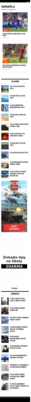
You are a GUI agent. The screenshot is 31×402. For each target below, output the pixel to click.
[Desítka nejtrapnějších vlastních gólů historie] (15, 53)
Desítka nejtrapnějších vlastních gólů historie (14, 66)
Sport (6, 30)
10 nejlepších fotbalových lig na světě (14, 35)
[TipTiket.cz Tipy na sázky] (14, 288)
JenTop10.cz (8, 6)
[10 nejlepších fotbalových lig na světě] (15, 22)
